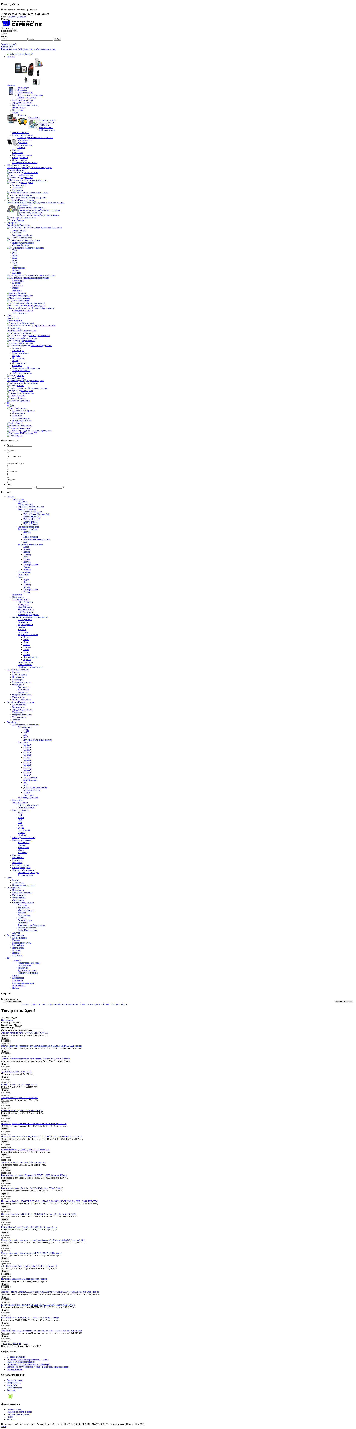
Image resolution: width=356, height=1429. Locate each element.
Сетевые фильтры (20, 245)
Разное (15, 880)
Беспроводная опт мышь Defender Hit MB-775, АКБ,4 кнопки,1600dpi (34, 1175)
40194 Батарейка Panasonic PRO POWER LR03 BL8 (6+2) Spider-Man (33, 1123)
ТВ (8, 403)
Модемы (16, 355)
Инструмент (18, 890)
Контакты (5, 19)
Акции (10, 1417)
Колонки (16, 855)
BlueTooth (22, 90)
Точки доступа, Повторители (26, 368)
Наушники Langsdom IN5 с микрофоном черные (24, 1279)
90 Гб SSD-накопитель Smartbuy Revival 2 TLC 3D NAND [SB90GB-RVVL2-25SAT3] (41, 1136)
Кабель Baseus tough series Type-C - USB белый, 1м (25, 1149)
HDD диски (44, 125)
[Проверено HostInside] (10, 1398)
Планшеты (17, 594)
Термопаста (17, 187)
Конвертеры (18, 978)
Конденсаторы (19, 895)
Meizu (26, 639)
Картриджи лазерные (22, 892)
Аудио (15, 265)
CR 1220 (27, 747)
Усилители (17, 415)
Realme (26, 552)
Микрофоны (18, 857)
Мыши (15, 288)
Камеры (21, 147)
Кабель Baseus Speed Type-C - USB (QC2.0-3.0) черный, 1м (29, 1227)
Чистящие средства (21, 867)
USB (14, 260)
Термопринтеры (20, 313)
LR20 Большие (30, 780)
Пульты (15, 988)
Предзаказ (11, 479)
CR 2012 (27, 760)
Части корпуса (19, 717)
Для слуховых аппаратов (35, 787)
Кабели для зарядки (26, 97)
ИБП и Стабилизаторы (23, 243)
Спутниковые (18, 413)
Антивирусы (18, 882)
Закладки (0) (14, 49)
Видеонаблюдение (15, 378)
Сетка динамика (20, 157)
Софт (9, 315)
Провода (16, 360)
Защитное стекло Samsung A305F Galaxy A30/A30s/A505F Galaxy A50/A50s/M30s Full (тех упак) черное (50, 1292)
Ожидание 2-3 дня (15, 464)
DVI (14, 253)
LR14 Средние (30, 777)
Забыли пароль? (8, 44)
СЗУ (25, 534)
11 (20, 1343)
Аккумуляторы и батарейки (25, 725)
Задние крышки (24, 145)
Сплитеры (17, 365)
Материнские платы (21, 682)
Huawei (26, 549)
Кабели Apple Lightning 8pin (36, 514)
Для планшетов (30, 657)
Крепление (17, 955)
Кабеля (15, 975)
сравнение (6, 1043)
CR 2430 (27, 772)
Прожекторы (18, 948)
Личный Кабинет (15, 1369)
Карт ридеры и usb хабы (23, 837)
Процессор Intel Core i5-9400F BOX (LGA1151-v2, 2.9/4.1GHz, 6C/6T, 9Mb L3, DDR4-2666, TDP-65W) (49, 1201)
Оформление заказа (46, 49)
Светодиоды (18, 900)
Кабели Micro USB (32, 517)
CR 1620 (27, 752)
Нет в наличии (14, 456)
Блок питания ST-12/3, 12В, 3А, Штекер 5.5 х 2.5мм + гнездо (30, 1318)
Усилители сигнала (21, 370)
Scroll (3, 1426)
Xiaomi (26, 559)
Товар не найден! (119, 1004)
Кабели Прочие (30, 524)
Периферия (12, 223)
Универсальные (30, 564)
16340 (26, 730)
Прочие (15, 270)
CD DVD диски (46, 122)
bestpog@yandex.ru (17, 16)
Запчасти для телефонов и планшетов (30, 617)
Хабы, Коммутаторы (22, 373)
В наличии (12, 471)
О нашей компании (16, 1357)
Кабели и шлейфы (20, 810)
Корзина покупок (28, 49)
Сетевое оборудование (23, 902)
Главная (5, 49)
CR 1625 (27, 755)
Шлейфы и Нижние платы (24, 162)
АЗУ (25, 542)
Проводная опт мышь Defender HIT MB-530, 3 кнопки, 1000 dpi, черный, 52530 (38, 1214)
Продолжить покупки (343, 1002)
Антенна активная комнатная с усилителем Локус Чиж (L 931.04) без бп (35, 1059)
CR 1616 (27, 750)
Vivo (25, 557)
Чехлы (15, 112)
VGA (14, 263)
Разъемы (16, 950)
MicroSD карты (46, 127)
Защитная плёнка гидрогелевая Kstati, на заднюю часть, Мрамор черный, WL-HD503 (41, 1330)
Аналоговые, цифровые (23, 410)
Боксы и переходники (22, 135)
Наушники (17, 862)
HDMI (15, 255)
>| (27, 1343)
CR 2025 (27, 765)
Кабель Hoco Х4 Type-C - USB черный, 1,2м (22, 1110)
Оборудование (13, 328)
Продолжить (7, 1020)
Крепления (17, 190)
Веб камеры (18, 800)
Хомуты (16, 933)
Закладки (11, 1390)
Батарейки (17, 233)
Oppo (25, 642)
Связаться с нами (15, 1380)
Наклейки (17, 290)
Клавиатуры (18, 280)
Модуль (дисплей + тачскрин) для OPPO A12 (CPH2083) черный (31, 1253)
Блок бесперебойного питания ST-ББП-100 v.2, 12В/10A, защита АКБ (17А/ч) (38, 1305)
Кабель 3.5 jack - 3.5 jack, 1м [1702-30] (19, 1084)
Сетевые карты (19, 363)
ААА (25, 737)
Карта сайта (12, 1385)
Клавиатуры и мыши (22, 840)
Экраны (16, 720)
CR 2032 (27, 767)
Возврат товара (14, 1383)
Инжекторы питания (22, 420)
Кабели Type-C (30, 522)
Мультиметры (18, 897)
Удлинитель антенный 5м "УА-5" (17, 1071)
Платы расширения (21, 699)
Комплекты (17, 285)
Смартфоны (18, 597)
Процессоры (18, 677)
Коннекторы (18, 350)
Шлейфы (16, 273)
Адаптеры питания (21, 418)
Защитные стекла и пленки (25, 105)
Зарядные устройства (22, 102)
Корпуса (16, 150)
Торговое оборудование (23, 870)
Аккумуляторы (24, 140)
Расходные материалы (22, 100)
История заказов (14, 1388)
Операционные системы (23, 885)
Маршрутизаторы (20, 353)
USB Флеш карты (20, 132)
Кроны (26, 792)
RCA (14, 258)
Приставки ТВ (19, 985)
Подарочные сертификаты (19, 1412)
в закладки (6, 1041)
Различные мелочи (21, 865)
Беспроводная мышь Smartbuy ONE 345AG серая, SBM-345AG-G (32, 1188)
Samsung (27, 554)
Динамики (22, 142)
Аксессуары (18, 499)
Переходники (18, 107)
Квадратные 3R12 (31, 790)
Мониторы (17, 860)
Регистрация (7, 47)
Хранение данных (20, 599)
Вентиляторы (18, 185)
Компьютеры (18, 697)
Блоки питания (30, 537)
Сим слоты (17, 152)
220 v (14, 250)
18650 (26, 732)
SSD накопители (47, 130)
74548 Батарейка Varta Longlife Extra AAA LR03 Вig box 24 (29, 1266)
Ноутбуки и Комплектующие (20, 200)
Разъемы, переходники (23, 983)
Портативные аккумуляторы (36, 539)
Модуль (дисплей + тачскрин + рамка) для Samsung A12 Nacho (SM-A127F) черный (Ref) (43, 1240)
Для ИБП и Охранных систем (37, 740)
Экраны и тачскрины (22, 155)
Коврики (16, 283)
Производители (14, 1409)
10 (17, 1343)
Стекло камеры (19, 160)
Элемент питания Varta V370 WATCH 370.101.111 (24, 1033)
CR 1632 (27, 757)
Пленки (27, 569)
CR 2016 (27, 762)
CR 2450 (27, 775)
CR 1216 (27, 745)
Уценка (26, 567)
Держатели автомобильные (30, 95)
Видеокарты (18, 679)
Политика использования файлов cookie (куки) (29, 1364)
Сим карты (17, 110)
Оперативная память (22, 694)
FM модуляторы (25, 92)
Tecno (26, 649)
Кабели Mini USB (31, 519)
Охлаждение (18, 684)
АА (25, 735)
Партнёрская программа (18, 1414)
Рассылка (11, 1419)
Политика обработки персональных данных (28, 1359)
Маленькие (28, 795)
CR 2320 (27, 770)
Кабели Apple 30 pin (32, 512)
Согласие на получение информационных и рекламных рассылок (38, 1367)
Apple (26, 547)
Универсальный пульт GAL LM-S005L (19, 1097)
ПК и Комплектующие (17, 165)
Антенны (16, 348)
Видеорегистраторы (21, 943)
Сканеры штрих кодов (22, 310)
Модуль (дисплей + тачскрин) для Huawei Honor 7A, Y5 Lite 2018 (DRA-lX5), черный (41, 1046)
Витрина (19, 1025)
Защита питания (20, 802)
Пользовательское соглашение (21, 1362)
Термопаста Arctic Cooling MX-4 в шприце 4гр (23, 1162)
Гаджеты (11, 56)
